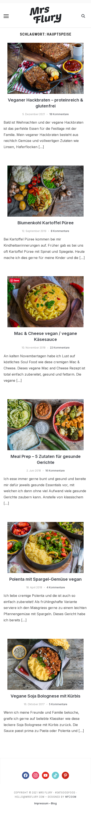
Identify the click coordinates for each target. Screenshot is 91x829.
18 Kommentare (59, 114)
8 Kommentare (60, 231)
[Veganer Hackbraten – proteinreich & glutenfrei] (45, 45)
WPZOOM (70, 796)
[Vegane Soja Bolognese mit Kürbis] (45, 641)
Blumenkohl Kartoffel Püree (46, 222)
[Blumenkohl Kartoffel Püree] (45, 168)
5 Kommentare (58, 704)
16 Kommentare (55, 470)
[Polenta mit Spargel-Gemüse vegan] (45, 524)
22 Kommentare (60, 347)
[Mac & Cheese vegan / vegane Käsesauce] (45, 279)
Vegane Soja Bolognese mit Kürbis (45, 696)
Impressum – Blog (45, 803)
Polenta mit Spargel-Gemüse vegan (45, 579)
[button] (6, 16)
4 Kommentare (56, 587)
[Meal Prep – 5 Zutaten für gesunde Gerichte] (45, 402)
